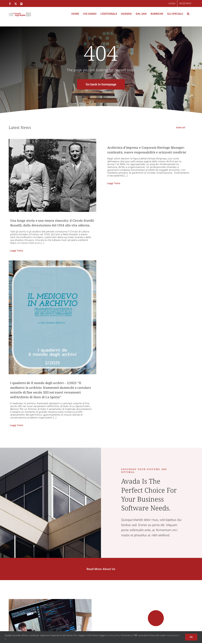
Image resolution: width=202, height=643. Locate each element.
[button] (188, 13)
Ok (191, 637)
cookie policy (113, 635)
